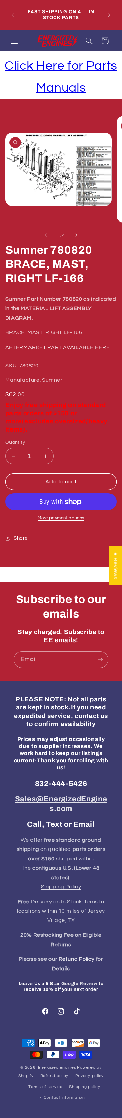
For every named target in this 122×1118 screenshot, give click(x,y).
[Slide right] (76, 235)
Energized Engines (57, 1067)
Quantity (15, 442)
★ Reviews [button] (115, 566)
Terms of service (45, 1087)
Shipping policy (84, 1087)
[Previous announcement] (12, 14)
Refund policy (54, 1076)
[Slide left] (45, 235)
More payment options (61, 518)
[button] (14, 40)
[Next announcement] (109, 14)
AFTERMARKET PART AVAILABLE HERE (57, 347)
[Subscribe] (100, 659)
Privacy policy (89, 1076)
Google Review (79, 983)
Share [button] (21, 538)
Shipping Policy (61, 886)
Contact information (64, 1097)
